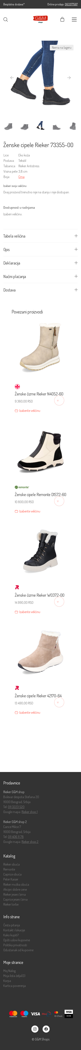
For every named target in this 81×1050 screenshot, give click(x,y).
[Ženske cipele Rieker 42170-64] (40, 651)
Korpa (7, 981)
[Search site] (5, 19)
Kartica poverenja (14, 986)
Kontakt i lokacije (14, 930)
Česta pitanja (11, 925)
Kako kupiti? (11, 935)
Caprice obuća (12, 874)
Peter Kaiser (10, 879)
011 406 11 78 (16, 837)
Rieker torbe (10, 904)
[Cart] (62, 19)
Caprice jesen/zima (15, 899)
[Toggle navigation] (74, 19)
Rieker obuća (11, 864)
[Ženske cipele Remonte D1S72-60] (40, 450)
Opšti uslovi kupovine (16, 940)
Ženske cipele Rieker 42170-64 (38, 695)
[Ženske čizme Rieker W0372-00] (40, 550)
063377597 (71, 4)
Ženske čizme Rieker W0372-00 (39, 595)
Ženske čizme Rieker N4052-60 (39, 393)
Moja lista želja (14, 976)
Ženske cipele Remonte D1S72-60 (40, 494)
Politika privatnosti (15, 945)
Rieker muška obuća (16, 885)
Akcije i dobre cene (15, 889)
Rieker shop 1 (30, 812)
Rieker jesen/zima (14, 894)
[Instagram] (34, 1029)
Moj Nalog (9, 971)
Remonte (9, 869)
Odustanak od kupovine (18, 950)
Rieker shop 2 (30, 842)
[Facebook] (46, 1029)
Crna (21, 177)
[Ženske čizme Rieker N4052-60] (40, 349)
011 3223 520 (16, 807)
